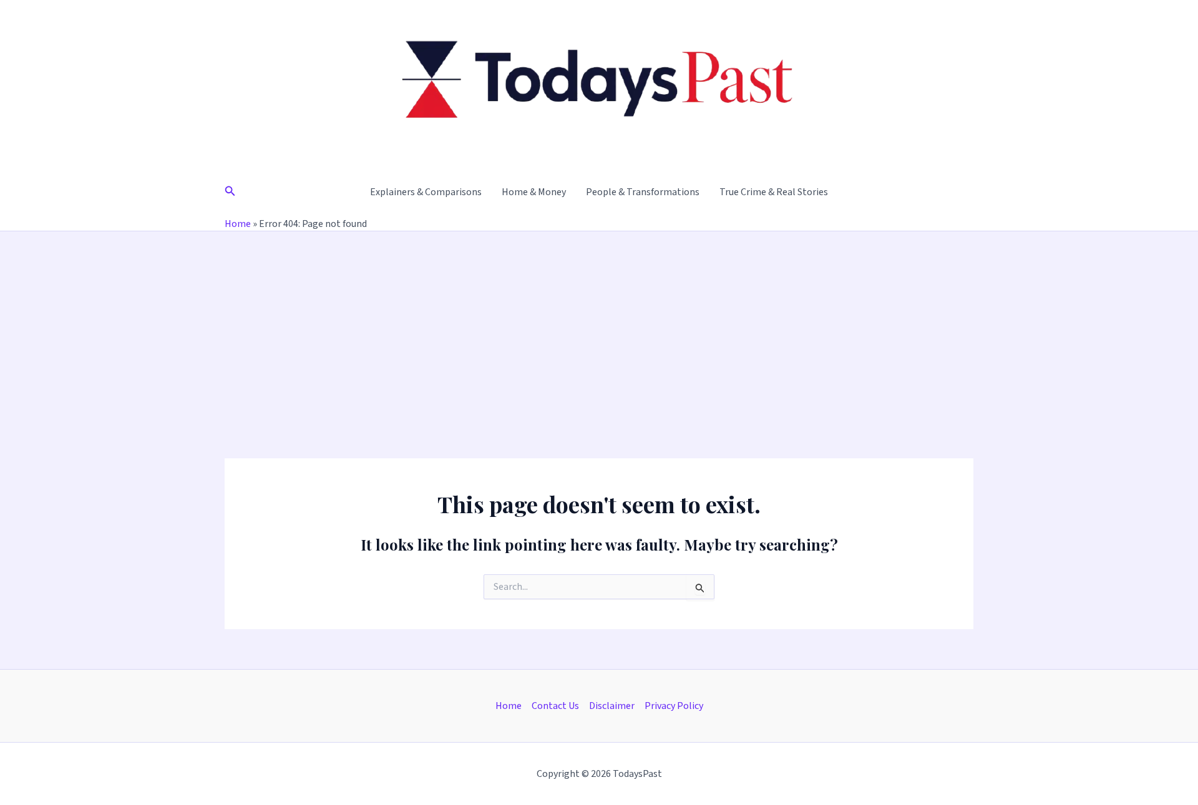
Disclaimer (612, 706)
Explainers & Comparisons (426, 192)
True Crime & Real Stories (773, 192)
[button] (230, 192)
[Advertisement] (599, 325)
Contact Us (555, 706)
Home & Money (534, 192)
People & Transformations (642, 192)
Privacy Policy (674, 706)
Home (238, 224)
